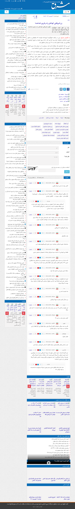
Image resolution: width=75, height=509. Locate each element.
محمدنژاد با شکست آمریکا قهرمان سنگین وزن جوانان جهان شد (16, 54)
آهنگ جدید (65, 132)
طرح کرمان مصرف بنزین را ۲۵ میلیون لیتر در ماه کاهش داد (34, 430)
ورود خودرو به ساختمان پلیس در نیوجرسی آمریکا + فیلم (55, 112)
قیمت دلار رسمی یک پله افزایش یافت (60, 439)
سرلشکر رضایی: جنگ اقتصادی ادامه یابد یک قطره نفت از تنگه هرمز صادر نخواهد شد (16, 28)
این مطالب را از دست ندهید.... (62, 400)
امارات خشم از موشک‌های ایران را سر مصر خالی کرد (16, 24)
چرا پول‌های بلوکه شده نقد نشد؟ (16, 281)
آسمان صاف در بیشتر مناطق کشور (11, 108)
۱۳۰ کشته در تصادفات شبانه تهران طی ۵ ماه (23, 109)
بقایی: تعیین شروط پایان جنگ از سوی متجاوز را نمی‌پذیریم (16, 253)
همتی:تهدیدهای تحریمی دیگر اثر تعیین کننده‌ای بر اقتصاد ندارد (16, 158)
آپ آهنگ (66, 124)
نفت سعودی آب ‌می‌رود (19, 85)
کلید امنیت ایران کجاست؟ (61, 461)
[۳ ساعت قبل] (48, 472)
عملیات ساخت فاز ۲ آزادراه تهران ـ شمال (63, 498)
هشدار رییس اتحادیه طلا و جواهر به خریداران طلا (49, 414)
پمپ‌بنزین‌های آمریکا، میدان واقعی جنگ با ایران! (16, 168)
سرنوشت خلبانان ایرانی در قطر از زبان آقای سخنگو (16, 140)
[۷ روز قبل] (40, 383)
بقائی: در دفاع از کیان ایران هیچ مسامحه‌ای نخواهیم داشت (18, 40)
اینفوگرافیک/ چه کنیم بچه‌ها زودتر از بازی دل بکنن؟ (23, 318)
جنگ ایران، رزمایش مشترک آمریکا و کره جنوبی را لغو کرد (16, 206)
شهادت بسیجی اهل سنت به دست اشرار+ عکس (63, 414)
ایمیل (67, 152)
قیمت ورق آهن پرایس (62, 135)
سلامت (23, 301)
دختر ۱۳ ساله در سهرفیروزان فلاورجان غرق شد (35, 414)
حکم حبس (41, 118)
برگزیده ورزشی (66, 466)
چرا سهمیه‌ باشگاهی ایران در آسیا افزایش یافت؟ (15, 249)
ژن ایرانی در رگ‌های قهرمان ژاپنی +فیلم (63, 480)
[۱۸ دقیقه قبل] (63, 406)
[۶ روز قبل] (48, 384)
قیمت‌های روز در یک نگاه (63, 436)
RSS (23, 1)
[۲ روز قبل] (65, 384)
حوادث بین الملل (50, 118)
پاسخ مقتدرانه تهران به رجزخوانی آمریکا (15, 161)
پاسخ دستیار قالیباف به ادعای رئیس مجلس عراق (17, 48)
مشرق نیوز (56, 4)
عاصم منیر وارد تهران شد (18, 209)
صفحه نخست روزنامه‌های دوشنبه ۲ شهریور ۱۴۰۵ (35, 498)
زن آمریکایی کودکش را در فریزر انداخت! (48, 23)
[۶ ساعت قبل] (34, 491)
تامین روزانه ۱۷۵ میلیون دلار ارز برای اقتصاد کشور (17, 264)
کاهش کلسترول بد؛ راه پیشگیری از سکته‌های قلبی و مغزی (15, 319)
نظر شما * (66, 157)
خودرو (68, 377)
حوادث (23, 93)
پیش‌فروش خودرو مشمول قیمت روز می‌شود (57, 390)
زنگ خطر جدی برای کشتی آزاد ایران (49, 480)
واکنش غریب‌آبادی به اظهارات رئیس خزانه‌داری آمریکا (17, 270)
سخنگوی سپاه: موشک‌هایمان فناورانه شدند (17, 172)
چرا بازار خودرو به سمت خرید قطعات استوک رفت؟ (40, 390)
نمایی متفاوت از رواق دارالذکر (17, 76)
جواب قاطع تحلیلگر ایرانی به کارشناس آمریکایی (16, 212)
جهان (65, 12)
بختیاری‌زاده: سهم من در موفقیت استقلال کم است (15, 73)
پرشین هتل (39, 129)
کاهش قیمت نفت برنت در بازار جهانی (15, 257)
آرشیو (18, 1)
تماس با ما (13, 1)
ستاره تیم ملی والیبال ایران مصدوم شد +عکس (35, 480)
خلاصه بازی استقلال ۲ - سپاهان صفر (16, 60)
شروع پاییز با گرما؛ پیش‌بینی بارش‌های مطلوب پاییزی (15, 109)
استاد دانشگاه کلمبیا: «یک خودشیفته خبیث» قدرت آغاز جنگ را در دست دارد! (17, 225)
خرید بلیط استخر (46, 132)
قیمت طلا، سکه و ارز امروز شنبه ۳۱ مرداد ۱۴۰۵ (58, 452)
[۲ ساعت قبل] (63, 472)
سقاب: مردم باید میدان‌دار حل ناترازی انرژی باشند (16, 82)
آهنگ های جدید (49, 129)
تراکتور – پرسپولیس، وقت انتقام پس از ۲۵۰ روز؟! (16, 274)
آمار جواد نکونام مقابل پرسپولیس (16, 127)
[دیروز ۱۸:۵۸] (34, 422)
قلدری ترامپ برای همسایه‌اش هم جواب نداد (16, 245)
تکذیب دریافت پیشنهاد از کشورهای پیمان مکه (16, 260)
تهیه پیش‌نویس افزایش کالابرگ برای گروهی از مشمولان (64, 430)
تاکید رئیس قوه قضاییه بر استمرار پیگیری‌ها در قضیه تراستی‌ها (17, 198)
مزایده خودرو (56, 132)
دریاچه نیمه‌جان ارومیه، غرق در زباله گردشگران (17, 44)
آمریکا (62, 118)
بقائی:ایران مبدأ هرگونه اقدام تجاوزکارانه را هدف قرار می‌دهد (16, 278)
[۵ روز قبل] (57, 383)
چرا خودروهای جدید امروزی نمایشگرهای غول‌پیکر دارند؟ (48, 390)
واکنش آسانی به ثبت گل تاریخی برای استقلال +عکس (17, 150)
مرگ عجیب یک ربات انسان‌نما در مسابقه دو (16, 67)
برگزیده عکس (66, 485)
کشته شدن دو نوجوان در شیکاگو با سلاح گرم (58, 108)
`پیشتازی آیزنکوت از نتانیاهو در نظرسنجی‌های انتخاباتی (18, 294)
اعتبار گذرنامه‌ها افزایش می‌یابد (49, 429)
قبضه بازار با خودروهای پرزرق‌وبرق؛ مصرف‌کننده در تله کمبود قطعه (32, 392)
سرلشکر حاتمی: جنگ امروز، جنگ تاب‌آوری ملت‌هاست (17, 184)
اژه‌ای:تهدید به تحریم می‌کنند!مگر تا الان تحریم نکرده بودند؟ (16, 176)
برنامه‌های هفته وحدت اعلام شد (16, 234)
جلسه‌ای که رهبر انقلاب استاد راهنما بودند (14, 228)
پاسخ (31, 183)
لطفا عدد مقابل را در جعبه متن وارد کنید (60, 167)
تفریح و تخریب (51, 497)
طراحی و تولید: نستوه (37, 507)
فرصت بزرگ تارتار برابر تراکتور (17, 147)
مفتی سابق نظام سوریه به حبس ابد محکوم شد (17, 221)
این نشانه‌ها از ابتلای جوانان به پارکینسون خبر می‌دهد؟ (19, 319)
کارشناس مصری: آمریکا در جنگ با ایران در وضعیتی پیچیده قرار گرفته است (15, 36)
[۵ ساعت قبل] (34, 406)
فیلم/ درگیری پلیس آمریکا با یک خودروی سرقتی (57, 110)
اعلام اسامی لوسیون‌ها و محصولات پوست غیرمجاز (11, 317)
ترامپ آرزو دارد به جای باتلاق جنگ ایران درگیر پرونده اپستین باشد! (16, 88)
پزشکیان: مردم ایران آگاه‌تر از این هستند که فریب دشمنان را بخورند (16, 136)
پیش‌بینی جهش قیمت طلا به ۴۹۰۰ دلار (60, 448)
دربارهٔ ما (6, 1)
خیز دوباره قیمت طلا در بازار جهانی (61, 441)
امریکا (57, 118)
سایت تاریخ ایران (48, 124)
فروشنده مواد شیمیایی (48, 135)
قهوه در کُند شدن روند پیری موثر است (7, 317)
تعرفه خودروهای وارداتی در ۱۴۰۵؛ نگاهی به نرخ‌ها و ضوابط (66, 392)
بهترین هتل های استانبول (61, 127)
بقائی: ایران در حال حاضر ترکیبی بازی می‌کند (16, 237)
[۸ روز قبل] (32, 384)
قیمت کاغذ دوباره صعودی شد (62, 450)
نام (68, 147)
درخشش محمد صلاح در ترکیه (17, 195)
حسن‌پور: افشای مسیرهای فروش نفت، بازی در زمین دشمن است (16, 32)
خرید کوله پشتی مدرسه (62, 138)
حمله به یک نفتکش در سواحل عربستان (15, 216)
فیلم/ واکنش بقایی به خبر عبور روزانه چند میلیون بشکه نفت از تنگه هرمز (15, 202)
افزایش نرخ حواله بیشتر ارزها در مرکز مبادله (59, 446)
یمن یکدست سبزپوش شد (18, 51)
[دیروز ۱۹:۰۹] (48, 422)
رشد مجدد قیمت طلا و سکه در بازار (61, 443)
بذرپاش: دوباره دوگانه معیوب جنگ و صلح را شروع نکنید (15, 180)
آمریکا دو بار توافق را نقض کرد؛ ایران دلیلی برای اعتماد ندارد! (17, 144)
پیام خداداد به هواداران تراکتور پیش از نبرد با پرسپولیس (15, 188)
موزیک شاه (57, 124)
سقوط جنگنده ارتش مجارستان (17, 129)
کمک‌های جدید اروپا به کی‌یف (17, 218)
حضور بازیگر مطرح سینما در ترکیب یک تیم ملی (15, 164)
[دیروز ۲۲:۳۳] (63, 422)
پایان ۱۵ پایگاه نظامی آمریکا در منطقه (16, 79)
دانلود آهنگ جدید (35, 127)
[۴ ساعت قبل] (48, 406)
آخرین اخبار (22, 124)
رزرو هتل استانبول (47, 127)
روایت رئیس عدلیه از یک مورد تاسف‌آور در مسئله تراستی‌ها (15, 192)
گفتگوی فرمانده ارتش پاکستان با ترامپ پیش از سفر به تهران (16, 231)
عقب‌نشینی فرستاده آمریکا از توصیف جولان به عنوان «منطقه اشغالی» (17, 241)
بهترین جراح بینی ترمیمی (62, 129)
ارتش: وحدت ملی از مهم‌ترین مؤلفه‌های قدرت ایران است (16, 290)
